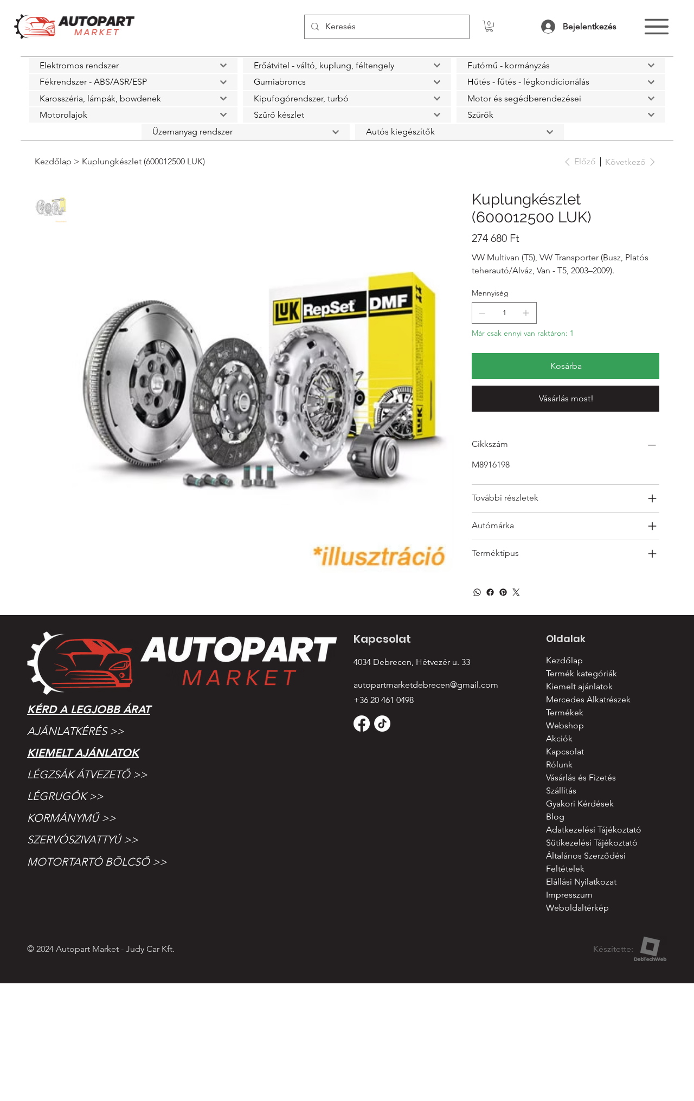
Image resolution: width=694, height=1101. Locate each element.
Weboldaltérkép (577, 907)
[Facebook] (490, 592)
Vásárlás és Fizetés (581, 777)
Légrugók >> (65, 796)
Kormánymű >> (71, 817)
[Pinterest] (503, 592)
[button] (489, 26)
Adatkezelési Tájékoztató (593, 829)
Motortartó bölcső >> (96, 861)
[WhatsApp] (477, 592)
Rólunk (559, 764)
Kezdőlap (564, 660)
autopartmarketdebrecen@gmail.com (426, 685)
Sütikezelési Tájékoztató (592, 842)
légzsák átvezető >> (87, 774)
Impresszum (569, 894)
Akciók (559, 738)
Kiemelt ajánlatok (83, 752)
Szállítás (561, 790)
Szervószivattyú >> (82, 839)
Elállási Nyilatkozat (581, 881)
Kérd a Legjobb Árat (88, 709)
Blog (555, 816)
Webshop (565, 725)
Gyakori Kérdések (580, 803)
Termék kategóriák (581, 673)
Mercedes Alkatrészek (588, 699)
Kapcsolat (565, 751)
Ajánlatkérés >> (75, 731)
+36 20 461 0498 (384, 700)
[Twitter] (516, 592)
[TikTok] (382, 723)
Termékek (564, 712)
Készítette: (613, 949)
